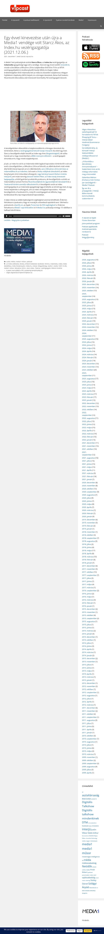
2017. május (87, 584)
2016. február (87, 603)
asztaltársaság (90, 795)
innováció (95, 826)
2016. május (87, 597)
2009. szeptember (89, 763)
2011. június (87, 726)
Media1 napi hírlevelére (24, 207)
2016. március (87, 600)
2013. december (88, 658)
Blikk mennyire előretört (41, 156)
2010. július (86, 745)
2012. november (88, 686)
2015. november (88, 612)
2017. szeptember (89, 575)
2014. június (87, 646)
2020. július (86, 498)
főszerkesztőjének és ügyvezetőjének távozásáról (47, 182)
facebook (41, 264)
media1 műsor (21, 262)
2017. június (87, 581)
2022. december (88, 403)
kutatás (91, 836)
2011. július (86, 723)
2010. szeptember (89, 739)
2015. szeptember (89, 618)
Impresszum (92, 20)
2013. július (86, 664)
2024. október (87, 330)
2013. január (87, 680)
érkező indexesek (31, 264)
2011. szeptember (89, 717)
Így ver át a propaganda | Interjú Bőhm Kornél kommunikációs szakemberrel (90, 193)
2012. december (88, 683)
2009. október (87, 760)
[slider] (68, 216)
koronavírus (85, 836)
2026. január (87, 281)
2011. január (87, 732)
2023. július (86, 381)
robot (91, 875)
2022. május (87, 427)
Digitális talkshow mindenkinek (90, 814)
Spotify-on (19, 205)
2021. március (87, 473)
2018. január (87, 563)
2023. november (88, 367)
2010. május (87, 751)
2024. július (86, 342)
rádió (94, 875)
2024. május (87, 348)
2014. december (88, 637)
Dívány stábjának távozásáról (48, 171)
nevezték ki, (65, 65)
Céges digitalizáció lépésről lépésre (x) (19, 272)
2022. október (87, 409)
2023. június (87, 385)
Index (60, 264)
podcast (29, 262)
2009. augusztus (88, 766)
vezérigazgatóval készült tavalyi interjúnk (36, 151)
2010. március (87, 754)
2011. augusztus (88, 720)
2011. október (87, 714)
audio (8, 262)
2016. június (87, 594)
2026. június (87, 266)
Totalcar (37, 268)
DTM (85, 822)
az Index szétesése (12, 264)
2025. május (87, 308)
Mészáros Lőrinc (20, 268)
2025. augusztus (88, 299)
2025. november (88, 287)
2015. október (87, 615)
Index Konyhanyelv (18, 266)
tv (97, 888)
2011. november (88, 711)
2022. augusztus (88, 418)
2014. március (87, 652)
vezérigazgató (46, 268)
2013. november (88, 661)
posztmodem (85, 875)
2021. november (88, 446)
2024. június (87, 345)
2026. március (87, 275)
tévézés (87, 890)
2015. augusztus (88, 621)
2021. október (87, 449)
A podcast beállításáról (31, 20)
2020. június (87, 501)
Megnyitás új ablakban (20, 220)
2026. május (87, 269)
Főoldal (4, 20)
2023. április (87, 391)
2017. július (86, 578)
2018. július (86, 544)
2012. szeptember (89, 692)
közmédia (88, 838)
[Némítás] (64, 216)
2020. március (87, 510)
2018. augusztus (88, 541)
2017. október (87, 572)
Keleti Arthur (93, 833)
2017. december (88, 566)
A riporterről (47, 20)
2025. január (87, 321)
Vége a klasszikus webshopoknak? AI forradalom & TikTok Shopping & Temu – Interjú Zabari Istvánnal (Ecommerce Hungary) (91, 137)
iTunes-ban (35, 205)
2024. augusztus (88, 339)
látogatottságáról (52, 153)
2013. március (87, 677)
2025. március (87, 315)
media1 (50, 266)
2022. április (87, 430)
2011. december (88, 708)
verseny (92, 890)
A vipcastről (15, 20)
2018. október (87, 535)
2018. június (87, 547)
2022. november (88, 406)
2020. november (88, 485)
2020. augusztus (88, 495)
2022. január (87, 440)
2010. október (87, 736)
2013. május (87, 671)
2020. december (88, 482)
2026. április (87, 272)
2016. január (87, 606)
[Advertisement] (38, 96)
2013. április (87, 674)
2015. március (87, 631)
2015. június (87, 627)
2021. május (87, 467)
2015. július (86, 624)
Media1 (81, 20)
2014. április (87, 649)
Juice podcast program (91, 223)
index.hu (29, 266)
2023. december (88, 363)
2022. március (87, 433)
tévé (83, 890)
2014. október (87, 640)
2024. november (88, 327)
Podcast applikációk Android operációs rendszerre (89, 229)
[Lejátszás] (7, 216)
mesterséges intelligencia (91, 857)
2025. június (87, 305)
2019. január (87, 529)
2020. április (87, 507)
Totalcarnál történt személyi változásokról (20, 184)
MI (82, 860)
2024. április (87, 351)
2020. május (87, 504)
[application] (38, 216)
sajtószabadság (88, 877)
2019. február (87, 526)
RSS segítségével (48, 205)
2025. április (87, 312)
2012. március (87, 705)
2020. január (87, 516)
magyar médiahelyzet (91, 841)
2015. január (87, 634)
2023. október (87, 370)
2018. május (87, 550)
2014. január (87, 655)
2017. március (87, 587)
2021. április (87, 470)
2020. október (87, 489)
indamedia (54, 264)
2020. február (87, 513)
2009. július (86, 769)
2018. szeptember (89, 538)
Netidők (87, 866)
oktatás (94, 867)
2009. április (87, 773)
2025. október (87, 290)
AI (82, 792)
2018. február (87, 559)
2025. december (88, 284)
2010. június (87, 748)
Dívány (22, 264)
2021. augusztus (88, 458)
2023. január (87, 400)
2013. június (87, 668)
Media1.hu (41, 207)
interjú (35, 266)
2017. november (88, 569)
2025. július (86, 302)
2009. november (88, 757)
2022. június (87, 424)
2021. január (87, 479)
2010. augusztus (88, 742)
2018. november (88, 532)
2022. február (87, 437)
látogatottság (42, 266)
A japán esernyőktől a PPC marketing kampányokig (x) (24, 270)
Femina (47, 264)
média (13, 262)
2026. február (87, 278)
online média (86, 870)
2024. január (87, 360)
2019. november (88, 522)
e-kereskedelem (92, 823)
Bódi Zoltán (86, 798)
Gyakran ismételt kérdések (65, 20)
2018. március (87, 556)
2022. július (86, 421)
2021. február (87, 476)
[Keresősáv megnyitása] (101, 26)
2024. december (88, 324)
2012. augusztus (88, 695)
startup (88, 880)
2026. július (86, 263)
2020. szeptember (89, 492)
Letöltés (7, 220)
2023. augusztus (88, 378)
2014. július (86, 643)
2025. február (87, 318)
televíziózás (92, 888)
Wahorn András (56, 268)
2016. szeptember (89, 590)
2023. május (87, 388)
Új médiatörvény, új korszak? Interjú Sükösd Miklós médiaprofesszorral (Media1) (90, 153)
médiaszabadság (89, 863)
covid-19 (93, 799)
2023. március (87, 394)
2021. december (88, 443)
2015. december (88, 609)
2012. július (86, 698)
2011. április (87, 729)
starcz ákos (30, 268)
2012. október (87, 689)
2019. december (88, 519)
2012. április (87, 701)
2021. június (87, 464)
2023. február (87, 397)
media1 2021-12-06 (60, 266)
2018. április (87, 553)
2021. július (86, 461)
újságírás (84, 893)
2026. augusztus (88, 259)
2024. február (87, 357)
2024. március (87, 354)
